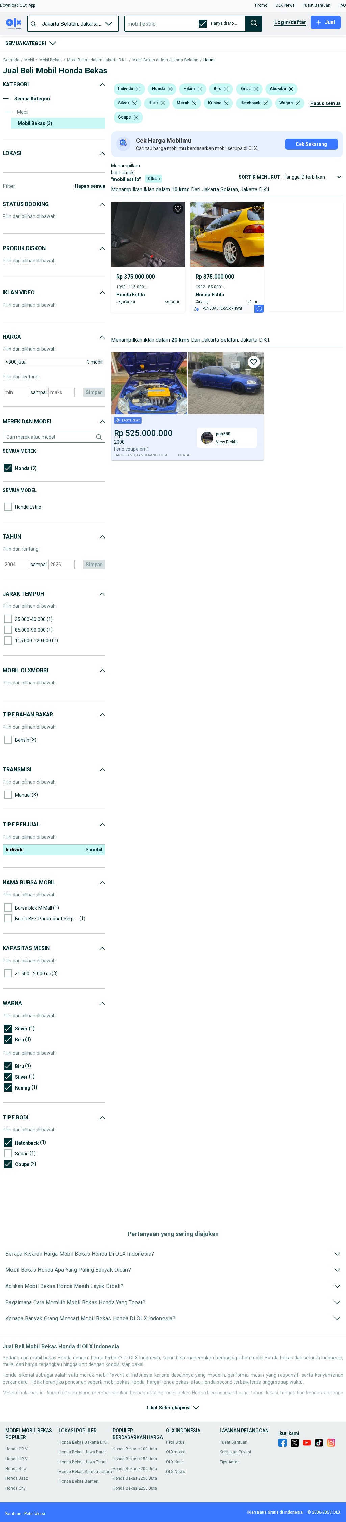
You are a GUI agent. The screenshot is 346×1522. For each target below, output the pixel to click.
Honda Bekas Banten (78, 1481)
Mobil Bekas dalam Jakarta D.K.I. (97, 60)
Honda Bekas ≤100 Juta (135, 1449)
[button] (17, 5)
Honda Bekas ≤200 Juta (135, 1468)
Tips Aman (230, 1462)
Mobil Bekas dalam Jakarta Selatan (165, 60)
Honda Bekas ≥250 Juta (135, 1488)
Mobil (29, 60)
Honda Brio (15, 1468)
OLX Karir (174, 1462)
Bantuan (13, 1513)
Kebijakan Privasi (235, 1452)
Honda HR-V (16, 1459)
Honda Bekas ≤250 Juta (135, 1478)
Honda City (15, 1488)
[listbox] (138, 89)
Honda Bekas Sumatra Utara (85, 1471)
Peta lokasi (34, 1513)
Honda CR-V (16, 1449)
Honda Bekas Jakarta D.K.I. (84, 1442)
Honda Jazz (16, 1478)
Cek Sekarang (311, 144)
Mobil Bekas (50, 60)
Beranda (11, 60)
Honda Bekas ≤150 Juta (135, 1459)
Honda (209, 60)
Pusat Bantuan (233, 1442)
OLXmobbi (175, 1452)
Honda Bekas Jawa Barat (82, 1452)
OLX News (175, 1471)
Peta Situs (175, 1442)
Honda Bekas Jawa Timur (83, 1462)
